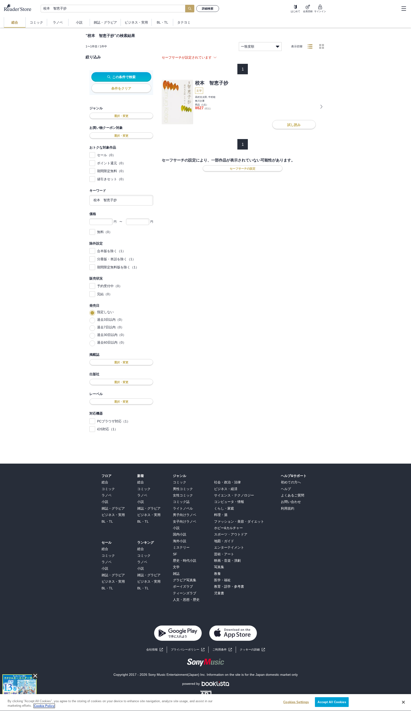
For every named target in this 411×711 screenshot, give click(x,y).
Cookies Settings (296, 702)
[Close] (403, 702)
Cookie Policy (44, 706)
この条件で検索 (124, 77)
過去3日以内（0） (110, 319)
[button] (252, 649)
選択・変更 (121, 116)
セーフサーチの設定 (242, 168)
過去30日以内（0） (111, 335)
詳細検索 (207, 8)
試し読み (294, 125)
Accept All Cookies (332, 702)
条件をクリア (121, 88)
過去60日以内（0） (111, 342)
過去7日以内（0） (110, 327)
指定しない (105, 312)
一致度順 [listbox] (247, 46)
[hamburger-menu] (403, 8)
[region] (205, 702)
